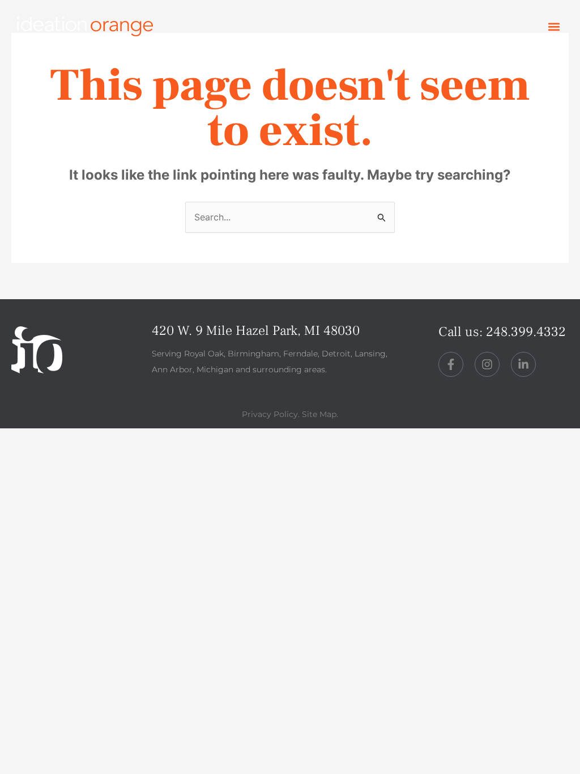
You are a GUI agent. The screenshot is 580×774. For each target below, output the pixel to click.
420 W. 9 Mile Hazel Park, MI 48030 (256, 330)
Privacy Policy (270, 414)
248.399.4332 (526, 332)
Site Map (319, 414)
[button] (553, 27)
